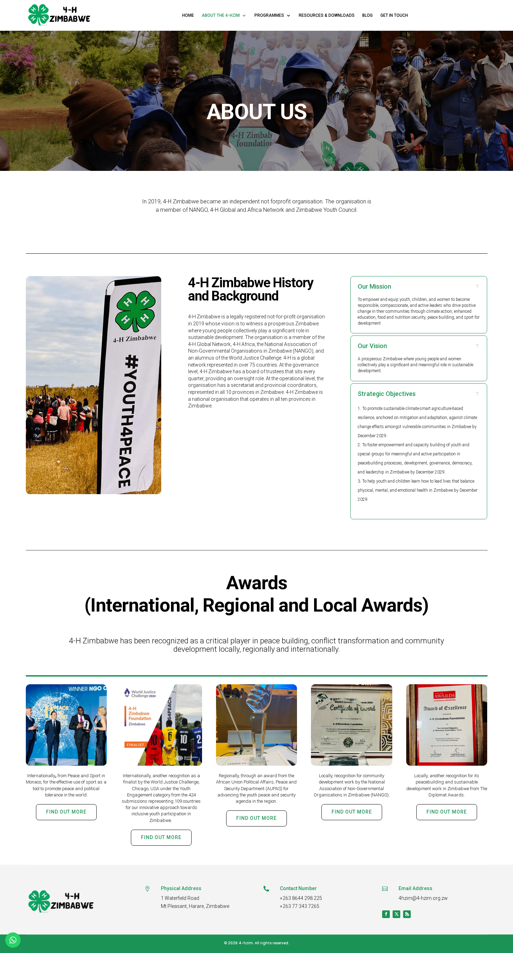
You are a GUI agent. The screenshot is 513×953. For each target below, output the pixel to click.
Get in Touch (394, 15)
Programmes (269, 15)
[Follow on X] (396, 914)
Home (188, 15)
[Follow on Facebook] (386, 914)
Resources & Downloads (327, 15)
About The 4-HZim (221, 15)
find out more (66, 812)
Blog (367, 15)
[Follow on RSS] (407, 914)
